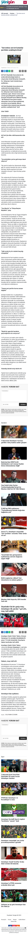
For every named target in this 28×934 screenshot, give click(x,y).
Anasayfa (5, 13)
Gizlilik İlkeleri (22, 919)
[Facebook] (2, 71)
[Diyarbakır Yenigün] (7, 2)
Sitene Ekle (13, 921)
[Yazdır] (12, 71)
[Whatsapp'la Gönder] (9, 71)
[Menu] (25, 2)
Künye (9, 919)
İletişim (15, 919)
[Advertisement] (14, 32)
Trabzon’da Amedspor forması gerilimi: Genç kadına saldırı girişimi (16, 7)
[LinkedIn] (7, 71)
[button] (20, 71)
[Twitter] (5, 71)
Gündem (12, 13)
